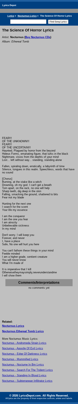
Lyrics (10, 16)
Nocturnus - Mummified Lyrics (20, 359)
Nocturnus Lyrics (27, 16)
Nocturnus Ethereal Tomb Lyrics (23, 331)
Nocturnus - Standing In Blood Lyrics (24, 375)
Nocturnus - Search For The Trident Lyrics (27, 370)
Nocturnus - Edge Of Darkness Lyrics (24, 353)
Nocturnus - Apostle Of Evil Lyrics (22, 348)
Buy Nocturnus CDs (37, 37)
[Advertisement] (39, 95)
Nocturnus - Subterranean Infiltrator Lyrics (27, 380)
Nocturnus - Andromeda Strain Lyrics (24, 342)
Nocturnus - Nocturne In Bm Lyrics (23, 364)
